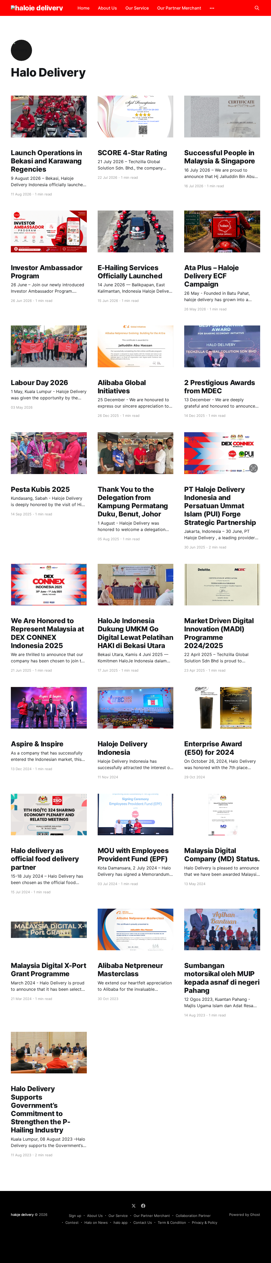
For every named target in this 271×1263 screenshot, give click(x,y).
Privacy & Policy (204, 1222)
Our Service (137, 8)
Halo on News (96, 1222)
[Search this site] (257, 8)
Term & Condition (172, 1222)
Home (83, 8)
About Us (107, 8)
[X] (134, 1206)
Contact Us (142, 1222)
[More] (212, 8)
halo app (121, 1222)
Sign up (75, 1215)
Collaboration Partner (193, 1215)
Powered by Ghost (244, 1214)
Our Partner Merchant (179, 8)
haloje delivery (22, 1214)
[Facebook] (143, 1206)
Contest (72, 1222)
